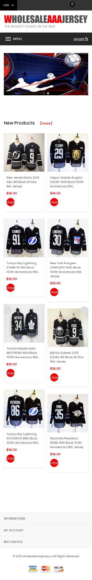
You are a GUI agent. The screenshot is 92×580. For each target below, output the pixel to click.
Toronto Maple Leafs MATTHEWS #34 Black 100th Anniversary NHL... (23, 352)
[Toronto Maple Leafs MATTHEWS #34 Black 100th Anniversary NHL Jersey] (24, 323)
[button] (44, 93)
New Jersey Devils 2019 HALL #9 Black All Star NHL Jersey (22, 181)
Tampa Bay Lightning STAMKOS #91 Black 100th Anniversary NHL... (23, 267)
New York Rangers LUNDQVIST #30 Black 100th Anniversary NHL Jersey (66, 269)
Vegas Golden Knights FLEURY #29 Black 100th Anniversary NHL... (67, 181)
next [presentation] (84, 73)
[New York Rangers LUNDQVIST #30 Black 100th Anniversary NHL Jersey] (68, 238)
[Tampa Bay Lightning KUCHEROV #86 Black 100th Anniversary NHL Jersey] (24, 408)
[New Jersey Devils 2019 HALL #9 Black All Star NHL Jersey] (24, 152)
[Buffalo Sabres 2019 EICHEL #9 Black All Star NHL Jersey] (68, 327)
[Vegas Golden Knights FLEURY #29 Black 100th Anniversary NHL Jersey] (68, 152)
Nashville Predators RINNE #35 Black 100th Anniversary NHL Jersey (66, 442)
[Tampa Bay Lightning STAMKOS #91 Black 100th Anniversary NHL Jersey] (24, 238)
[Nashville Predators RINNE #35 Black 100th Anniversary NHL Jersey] (68, 413)
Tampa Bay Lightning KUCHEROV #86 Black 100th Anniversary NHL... (23, 438)
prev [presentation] (8, 73)
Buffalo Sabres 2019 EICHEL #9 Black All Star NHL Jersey (67, 357)
